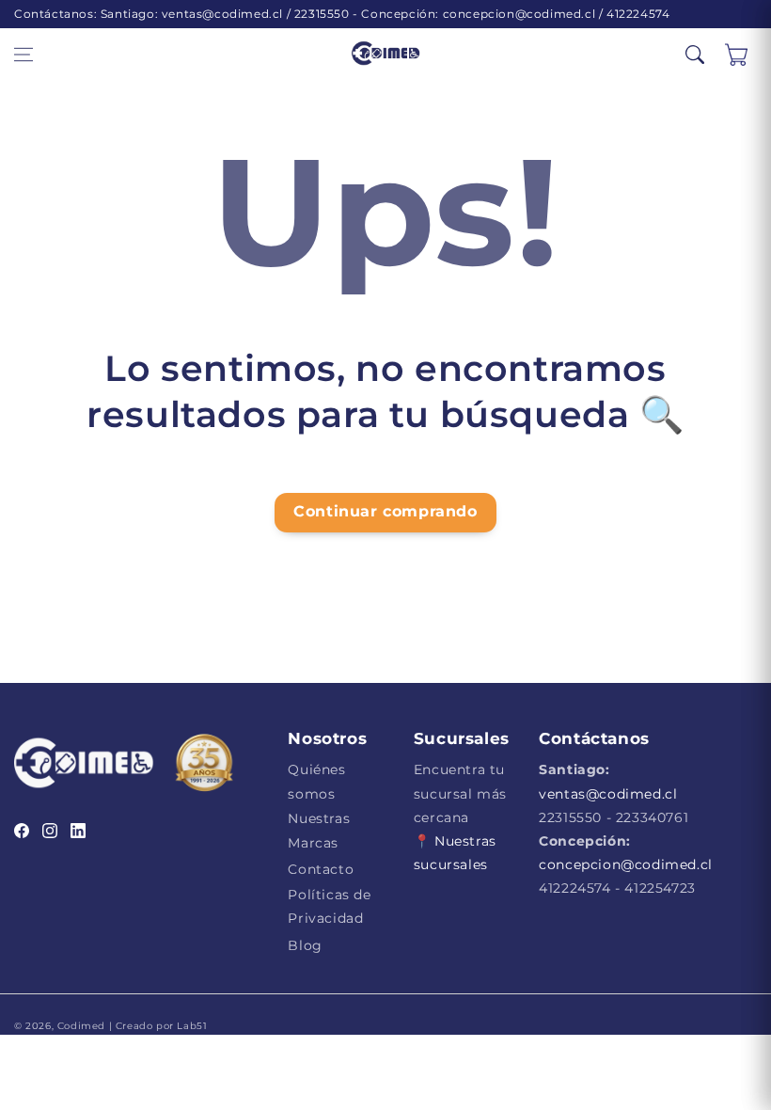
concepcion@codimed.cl (626, 864)
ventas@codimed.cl (608, 793)
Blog (305, 945)
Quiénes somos (316, 781)
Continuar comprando (385, 511)
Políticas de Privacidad (329, 906)
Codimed (81, 1026)
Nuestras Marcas (319, 830)
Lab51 (191, 1026)
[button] (23, 54)
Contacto (321, 869)
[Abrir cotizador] (736, 54)
